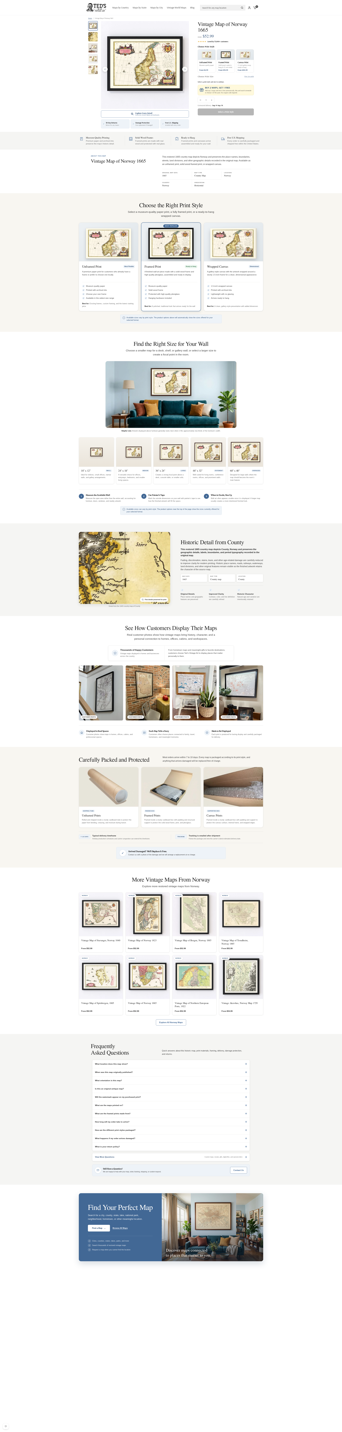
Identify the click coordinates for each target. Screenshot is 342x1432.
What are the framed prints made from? (113, 1113)
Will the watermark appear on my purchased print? (118, 1097)
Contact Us (238, 1170)
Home (90, 18)
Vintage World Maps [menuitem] (176, 7)
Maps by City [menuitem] (156, 7)
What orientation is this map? (108, 1080)
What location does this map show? (111, 1064)
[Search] (242, 8)
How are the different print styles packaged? (115, 1130)
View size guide (249, 76)
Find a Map (99, 1228)
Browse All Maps (120, 1228)
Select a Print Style (226, 112)
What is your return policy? (107, 1147)
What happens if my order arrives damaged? (115, 1138)
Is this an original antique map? (109, 1089)
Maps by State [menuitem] (139, 7)
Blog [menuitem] (192, 7)
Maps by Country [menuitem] (120, 7)
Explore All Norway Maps (171, 1022)
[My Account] (249, 7)
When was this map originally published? (114, 1072)
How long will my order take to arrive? (112, 1122)
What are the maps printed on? (109, 1105)
